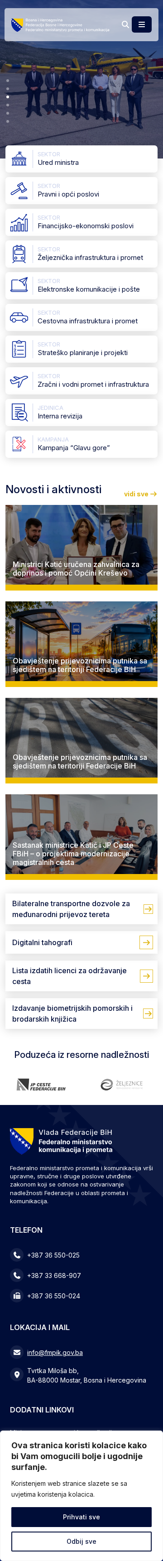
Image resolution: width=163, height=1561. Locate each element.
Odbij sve (81, 1541)
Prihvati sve (81, 1517)
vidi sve (137, 494)
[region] (81, 1496)
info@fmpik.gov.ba (55, 1352)
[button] (7, 80)
